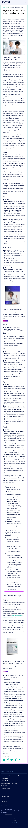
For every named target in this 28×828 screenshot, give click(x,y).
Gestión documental (5, 788)
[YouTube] (16, 822)
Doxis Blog (5, 7)
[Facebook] (10, 822)
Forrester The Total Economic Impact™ (10, 775)
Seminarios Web (5, 796)
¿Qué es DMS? (4, 778)
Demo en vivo (4, 801)
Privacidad (14, 820)
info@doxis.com (8, 814)
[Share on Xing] (15, 759)
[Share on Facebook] (8, 759)
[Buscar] (25, 2)
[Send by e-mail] (4, 759)
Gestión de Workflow (5, 785)
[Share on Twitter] (11, 759)
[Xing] (15, 822)
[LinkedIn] (12, 822)
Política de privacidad (17, 818)
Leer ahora (5, 321)
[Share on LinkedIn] (19, 759)
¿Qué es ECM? (4, 780)
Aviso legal (9, 818)
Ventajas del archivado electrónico (9, 783)
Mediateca (3, 799)
